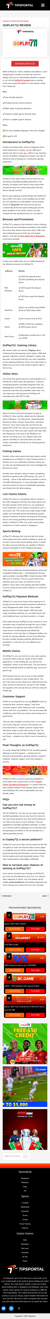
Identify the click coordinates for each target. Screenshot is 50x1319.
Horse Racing (25, 1224)
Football (25, 1203)
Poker (25, 1261)
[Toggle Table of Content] (24, 1156)
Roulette (25, 1253)
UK (25, 1191)
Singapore (25, 1178)
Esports (25, 1228)
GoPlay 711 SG (25, 150)
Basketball (25, 1207)
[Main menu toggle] (42, 5)
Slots (25, 1240)
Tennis (25, 1215)
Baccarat (25, 1248)
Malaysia (25, 1182)
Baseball (25, 1211)
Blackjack (25, 1244)
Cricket (25, 1220)
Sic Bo (25, 1257)
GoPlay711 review (22, 80)
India (25, 1187)
